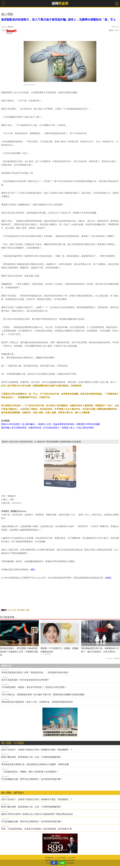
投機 (27, 610)
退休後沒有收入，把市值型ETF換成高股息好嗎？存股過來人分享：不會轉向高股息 (19, 651)
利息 (14, 610)
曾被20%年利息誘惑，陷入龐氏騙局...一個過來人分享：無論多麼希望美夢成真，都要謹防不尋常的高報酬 (50, 424)
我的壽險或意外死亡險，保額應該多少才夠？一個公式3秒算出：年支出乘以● (100, 650)
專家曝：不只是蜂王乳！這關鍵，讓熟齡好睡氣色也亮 (60, 650)
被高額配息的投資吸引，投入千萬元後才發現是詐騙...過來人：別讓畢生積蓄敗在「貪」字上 (58, 19)
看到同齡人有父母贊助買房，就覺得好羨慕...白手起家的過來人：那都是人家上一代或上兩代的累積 (47, 428)
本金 (10, 610)
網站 (33, 569)
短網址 (108, 578)
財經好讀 (9, 33)
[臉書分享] (54, 863)
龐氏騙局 (21, 610)
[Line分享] (63, 863)
